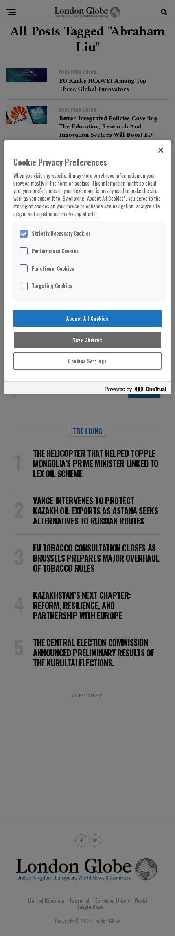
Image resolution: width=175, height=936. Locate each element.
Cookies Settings (87, 360)
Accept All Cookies (87, 318)
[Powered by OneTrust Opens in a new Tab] (135, 389)
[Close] (161, 150)
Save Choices (88, 339)
